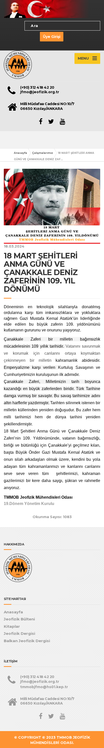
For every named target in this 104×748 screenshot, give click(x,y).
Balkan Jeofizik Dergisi (27, 640)
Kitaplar (12, 626)
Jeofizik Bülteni (19, 619)
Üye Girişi (51, 36)
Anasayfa (20, 153)
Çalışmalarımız (42, 153)
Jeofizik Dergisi (19, 633)
